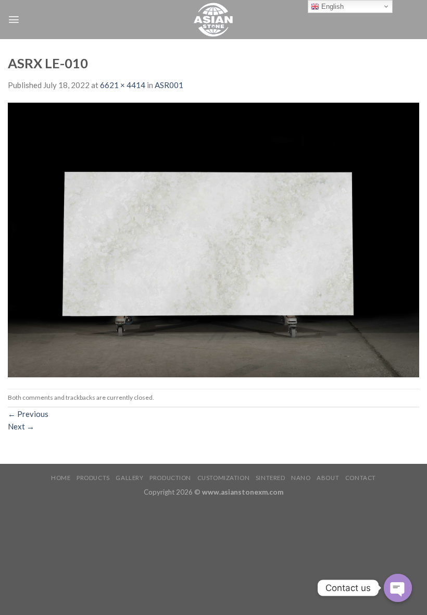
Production (170, 477)
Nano (300, 477)
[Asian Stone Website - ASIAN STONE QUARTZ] (213, 19)
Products (93, 477)
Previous (28, 414)
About (328, 477)
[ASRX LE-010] (213, 238)
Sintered (270, 477)
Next (21, 426)
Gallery (129, 477)
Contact (360, 477)
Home (60, 477)
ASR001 (169, 85)
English (331, 6)
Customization (223, 477)
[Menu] (14, 19)
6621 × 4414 (122, 85)
